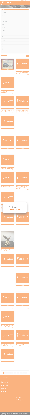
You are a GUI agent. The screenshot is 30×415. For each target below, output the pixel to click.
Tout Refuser (12, 209)
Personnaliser (15, 211)
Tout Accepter (18, 209)
